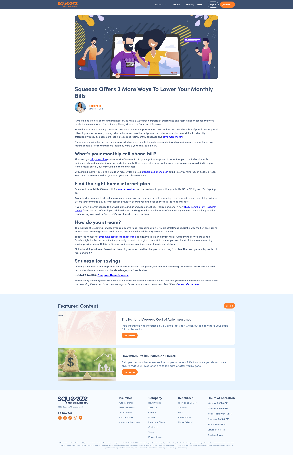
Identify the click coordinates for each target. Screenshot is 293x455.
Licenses (152, 417)
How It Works (154, 402)
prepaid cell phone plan (154, 171)
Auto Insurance (126, 402)
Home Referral (185, 422)
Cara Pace (95, 105)
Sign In (213, 4)
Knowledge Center (194, 4)
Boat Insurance (126, 417)
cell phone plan (98, 159)
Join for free (227, 4)
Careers (152, 412)
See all (229, 305)
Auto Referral (184, 417)
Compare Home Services (113, 275)
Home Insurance (127, 407)
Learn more (129, 335)
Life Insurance (125, 412)
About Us (176, 4)
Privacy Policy (155, 436)
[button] (161, 4)
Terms (151, 431)
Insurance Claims (156, 422)
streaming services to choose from (118, 236)
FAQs (180, 412)
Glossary (182, 407)
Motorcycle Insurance (129, 422)
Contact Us (153, 427)
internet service (126, 189)
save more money (172, 136)
